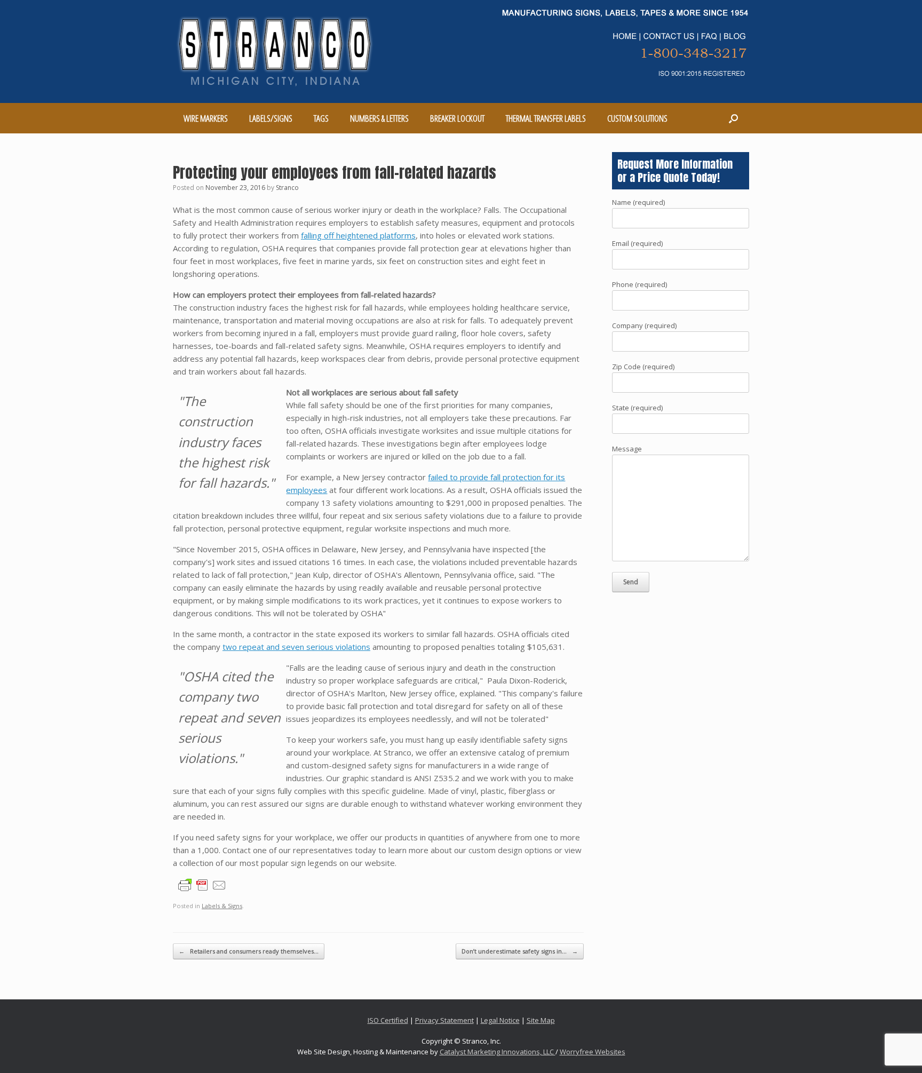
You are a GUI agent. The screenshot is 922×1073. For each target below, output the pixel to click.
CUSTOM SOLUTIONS (637, 118)
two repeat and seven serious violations (296, 646)
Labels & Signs (222, 906)
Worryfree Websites (592, 1051)
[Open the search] (733, 118)
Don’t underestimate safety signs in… (520, 951)
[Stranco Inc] (275, 51)
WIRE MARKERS (206, 118)
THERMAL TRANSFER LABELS (546, 118)
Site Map (541, 1020)
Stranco (287, 187)
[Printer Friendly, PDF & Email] (202, 884)
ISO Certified (388, 1020)
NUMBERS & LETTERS (379, 118)
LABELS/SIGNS (270, 118)
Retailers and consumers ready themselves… (249, 951)
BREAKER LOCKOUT (457, 118)
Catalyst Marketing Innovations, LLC (497, 1051)
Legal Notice (500, 1020)
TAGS (321, 118)
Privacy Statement (444, 1020)
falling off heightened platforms (358, 235)
